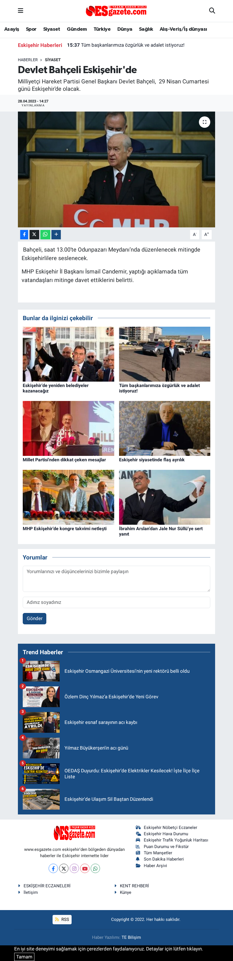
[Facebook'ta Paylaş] (24, 234)
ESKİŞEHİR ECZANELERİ (47, 885)
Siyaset (51, 29)
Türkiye (102, 29)
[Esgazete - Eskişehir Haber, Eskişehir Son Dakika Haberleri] (116, 10)
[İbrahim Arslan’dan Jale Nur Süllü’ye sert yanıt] (165, 497)
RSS (64, 919)
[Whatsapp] (95, 868)
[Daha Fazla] (56, 234)
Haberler (28, 59)
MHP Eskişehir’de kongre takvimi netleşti (65, 528)
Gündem (77, 29)
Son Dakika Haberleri (164, 859)
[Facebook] (53, 868)
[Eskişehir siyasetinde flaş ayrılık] (165, 428)
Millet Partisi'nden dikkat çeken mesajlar (64, 459)
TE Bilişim (131, 937)
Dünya (124, 29)
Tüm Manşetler (158, 852)
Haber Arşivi (155, 865)
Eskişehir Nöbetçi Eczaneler (170, 827)
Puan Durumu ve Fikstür (166, 846)
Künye (125, 892)
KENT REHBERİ (134, 885)
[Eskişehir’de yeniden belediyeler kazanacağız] (68, 354)
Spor (31, 29)
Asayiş (11, 29)
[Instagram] (74, 868)
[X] (63, 868)
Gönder (35, 618)
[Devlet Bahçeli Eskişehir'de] (116, 169)
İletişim (31, 892)
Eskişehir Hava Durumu (166, 833)
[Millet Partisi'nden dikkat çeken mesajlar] (68, 428)
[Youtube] (85, 868)
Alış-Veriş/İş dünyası (183, 29)
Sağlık (146, 29)
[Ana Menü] (20, 11)
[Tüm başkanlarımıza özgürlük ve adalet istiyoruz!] (165, 354)
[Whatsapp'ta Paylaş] (45, 234)
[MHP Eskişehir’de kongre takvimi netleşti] (68, 497)
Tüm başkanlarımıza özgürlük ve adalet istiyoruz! (125, 45)
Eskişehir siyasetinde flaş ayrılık (152, 459)
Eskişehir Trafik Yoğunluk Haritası (176, 840)
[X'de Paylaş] (34, 234)
